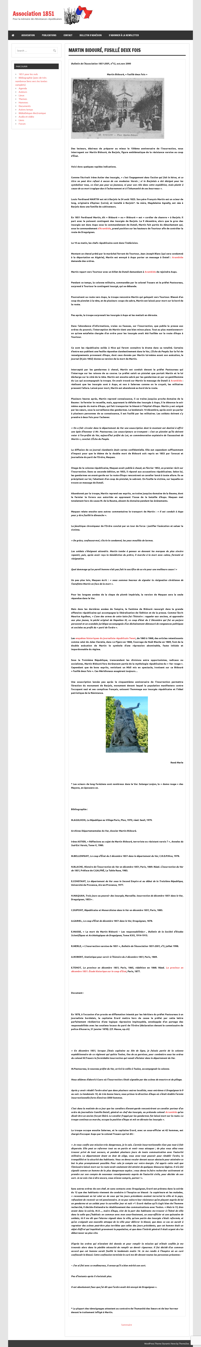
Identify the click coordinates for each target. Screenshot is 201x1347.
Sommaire (126, 1324)
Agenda (23, 88)
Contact (68, 35)
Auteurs (23, 91)
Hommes (23, 102)
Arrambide (171, 1112)
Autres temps (26, 109)
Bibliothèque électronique (32, 112)
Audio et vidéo (26, 116)
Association (28, 35)
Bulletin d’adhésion (91, 35)
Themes (23, 98)
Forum (22, 123)
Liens (21, 120)
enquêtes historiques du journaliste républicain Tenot (105, 638)
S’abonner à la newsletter (124, 35)
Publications (49, 35)
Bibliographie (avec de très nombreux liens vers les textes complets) (31, 81)
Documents (25, 105)
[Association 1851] (78, 24)
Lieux (21, 95)
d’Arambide (104, 228)
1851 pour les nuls (28, 74)
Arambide (177, 257)
